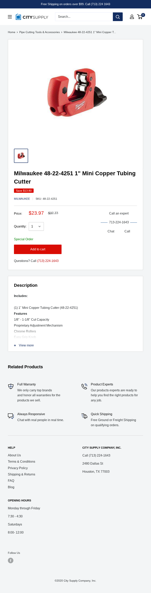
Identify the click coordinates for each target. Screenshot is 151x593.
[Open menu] (10, 16)
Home (11, 32)
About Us (14, 455)
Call (127, 231)
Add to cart (37, 249)
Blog (11, 487)
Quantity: (20, 226)
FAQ (11, 480)
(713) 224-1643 (48, 261)
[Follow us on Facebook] (10, 560)
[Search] (118, 16)
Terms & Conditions (21, 461)
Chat (111, 231)
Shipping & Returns (21, 474)
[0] (139, 16)
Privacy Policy (18, 468)
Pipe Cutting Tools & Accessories (39, 32)
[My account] (132, 17)
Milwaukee (22, 198)
